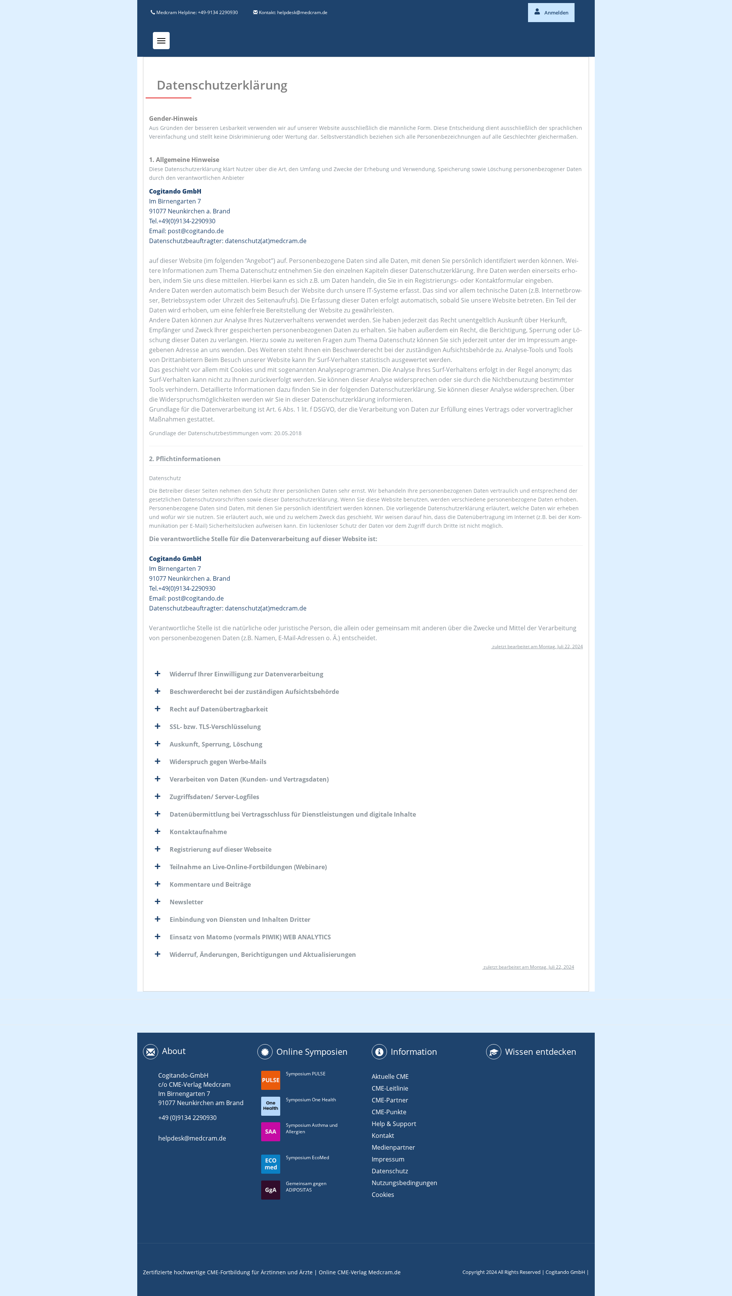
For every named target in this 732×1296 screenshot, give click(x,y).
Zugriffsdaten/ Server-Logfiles (214, 797)
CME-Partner (390, 1100)
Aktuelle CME (390, 1076)
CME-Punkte (389, 1112)
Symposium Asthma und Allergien (311, 1128)
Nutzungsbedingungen (404, 1183)
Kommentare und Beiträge (210, 884)
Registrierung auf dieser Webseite (220, 849)
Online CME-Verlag (343, 1272)
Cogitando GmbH (565, 1272)
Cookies (383, 1194)
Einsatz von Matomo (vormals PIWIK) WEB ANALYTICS (250, 937)
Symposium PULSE (306, 1073)
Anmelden (555, 12)
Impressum (388, 1159)
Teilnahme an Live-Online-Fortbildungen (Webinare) (248, 867)
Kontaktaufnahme (198, 832)
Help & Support (394, 1124)
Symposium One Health (311, 1099)
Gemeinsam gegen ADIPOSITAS (306, 1186)
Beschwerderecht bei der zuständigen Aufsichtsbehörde (254, 691)
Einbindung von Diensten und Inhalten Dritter (240, 919)
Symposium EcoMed (307, 1157)
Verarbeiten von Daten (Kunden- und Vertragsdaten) (249, 779)
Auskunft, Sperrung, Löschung (216, 744)
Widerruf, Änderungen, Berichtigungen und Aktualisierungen (263, 954)
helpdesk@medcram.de (302, 12)
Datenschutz (390, 1171)
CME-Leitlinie (390, 1088)
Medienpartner (393, 1147)
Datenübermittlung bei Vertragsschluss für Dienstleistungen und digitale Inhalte (293, 814)
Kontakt (383, 1135)
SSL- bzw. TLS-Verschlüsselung (215, 726)
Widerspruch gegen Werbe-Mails (218, 762)
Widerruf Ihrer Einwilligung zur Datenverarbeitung (246, 674)
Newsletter (186, 902)
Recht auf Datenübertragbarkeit (219, 709)
